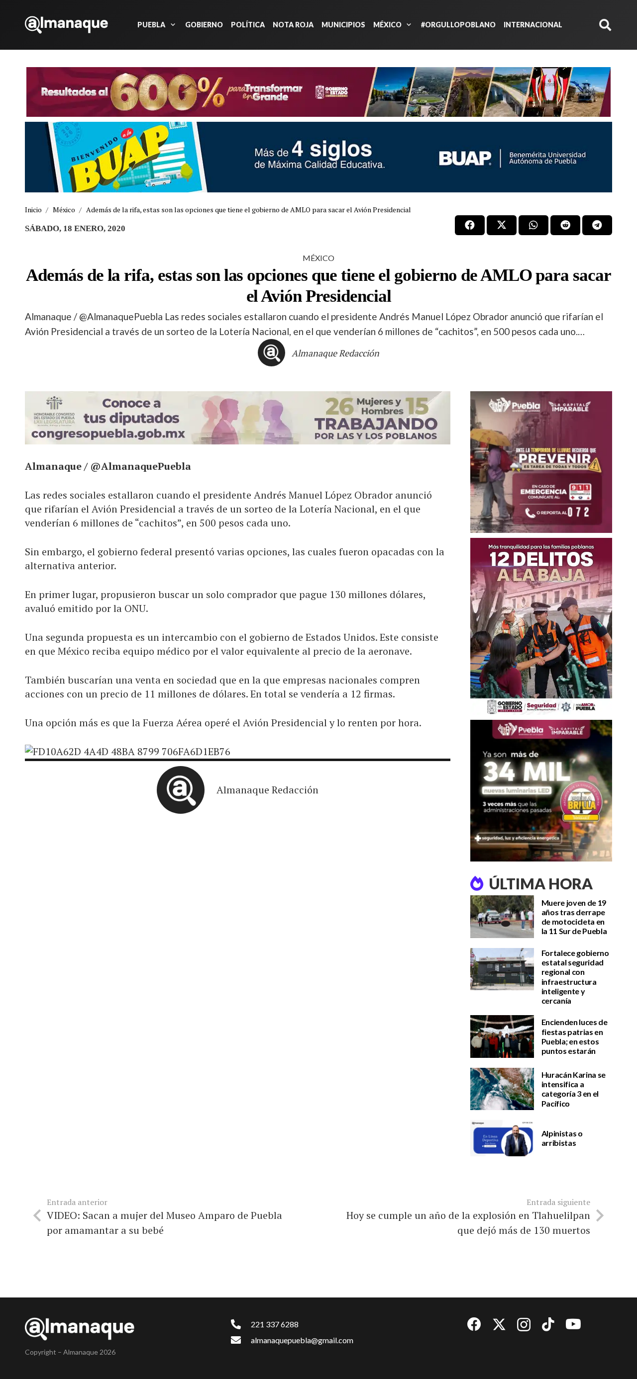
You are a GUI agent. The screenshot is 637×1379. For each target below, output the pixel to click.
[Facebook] (474, 1324)
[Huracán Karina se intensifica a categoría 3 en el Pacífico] (502, 1089)
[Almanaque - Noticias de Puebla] (66, 25)
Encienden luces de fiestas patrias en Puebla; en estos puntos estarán (574, 1036)
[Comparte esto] (470, 225)
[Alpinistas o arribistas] (502, 1138)
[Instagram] (524, 1325)
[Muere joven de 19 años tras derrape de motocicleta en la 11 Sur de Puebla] (502, 916)
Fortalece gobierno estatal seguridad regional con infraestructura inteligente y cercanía (575, 976)
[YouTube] (573, 1324)
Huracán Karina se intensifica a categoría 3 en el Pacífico (573, 1089)
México (318, 257)
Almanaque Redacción (335, 353)
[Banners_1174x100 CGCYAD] (318, 92)
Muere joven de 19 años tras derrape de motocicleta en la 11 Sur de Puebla (574, 917)
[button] (171, 25)
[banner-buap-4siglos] (318, 157)
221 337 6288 (275, 1324)
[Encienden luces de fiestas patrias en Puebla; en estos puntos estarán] (502, 1036)
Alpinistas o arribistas (562, 1137)
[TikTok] (548, 1324)
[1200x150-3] (237, 417)
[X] (499, 1324)
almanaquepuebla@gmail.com (302, 1340)
